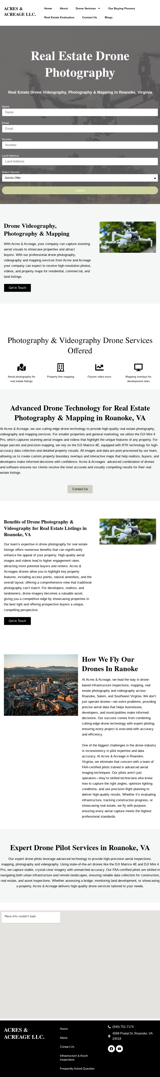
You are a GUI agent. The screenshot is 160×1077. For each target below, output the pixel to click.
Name (5, 106)
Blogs (109, 17)
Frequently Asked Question (77, 1068)
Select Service (11, 172)
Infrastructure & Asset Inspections (74, 1057)
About (64, 8)
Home (48, 8)
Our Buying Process (121, 8)
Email (5, 122)
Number (7, 139)
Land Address (10, 155)
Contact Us (89, 17)
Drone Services (86, 8)
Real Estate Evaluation (59, 17)
